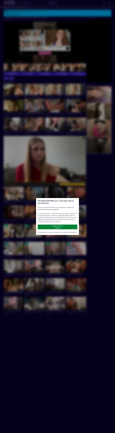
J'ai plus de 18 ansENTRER (57, 227)
